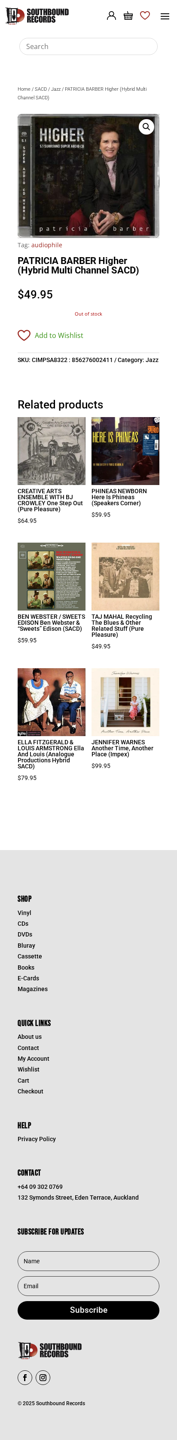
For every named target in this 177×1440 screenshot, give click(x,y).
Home (24, 89)
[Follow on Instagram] (43, 1377)
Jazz (56, 89)
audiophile (46, 245)
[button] (146, 127)
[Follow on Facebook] (25, 1377)
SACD (41, 89)
